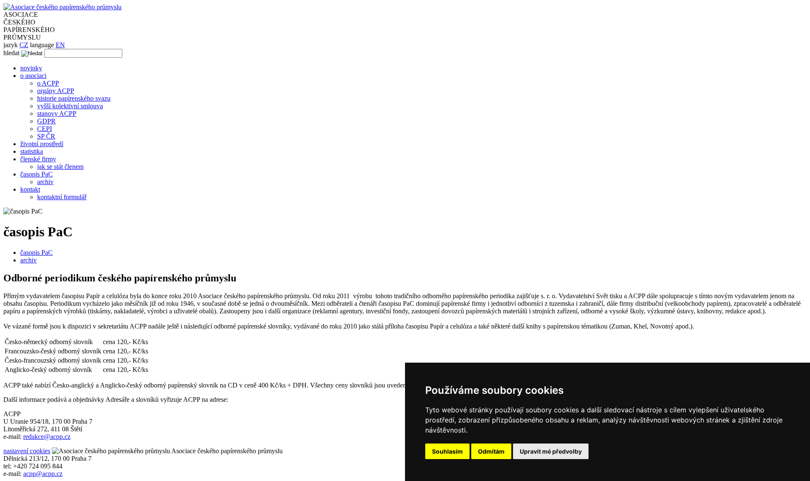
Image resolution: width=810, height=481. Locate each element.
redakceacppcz (46, 436)
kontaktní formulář (61, 196)
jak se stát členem (60, 166)
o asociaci (33, 75)
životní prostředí (41, 143)
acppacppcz (42, 473)
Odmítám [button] (491, 451)
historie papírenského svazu (74, 98)
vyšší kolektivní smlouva (70, 106)
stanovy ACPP (56, 113)
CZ (23, 44)
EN (60, 44)
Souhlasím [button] (447, 451)
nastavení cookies (26, 450)
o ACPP (48, 83)
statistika (31, 151)
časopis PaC (36, 174)
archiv (45, 181)
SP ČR (46, 136)
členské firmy (38, 159)
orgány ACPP (55, 90)
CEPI (44, 128)
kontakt (30, 189)
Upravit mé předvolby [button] (551, 451)
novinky (31, 68)
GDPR (46, 121)
